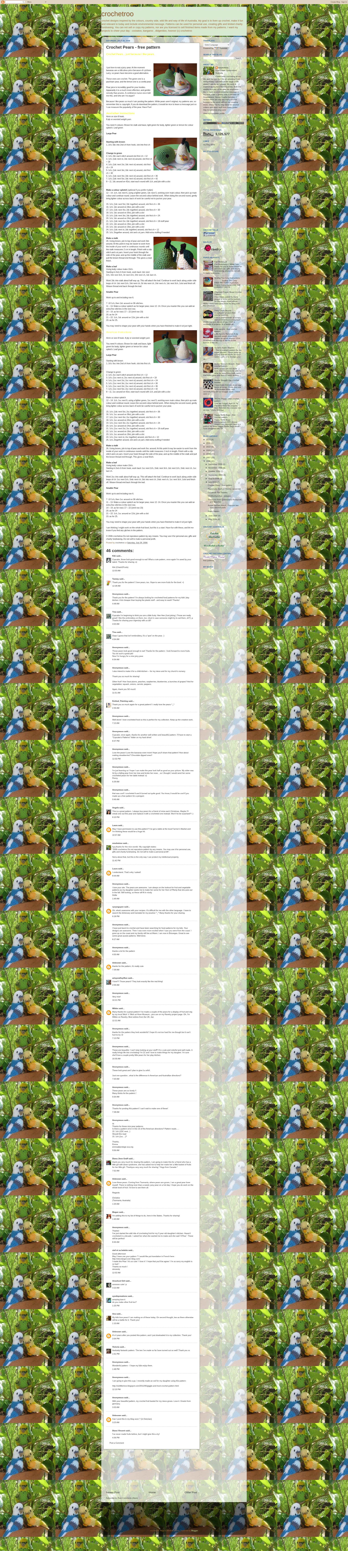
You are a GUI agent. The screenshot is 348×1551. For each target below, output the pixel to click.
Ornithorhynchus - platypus (219, 496)
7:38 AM (115, 1112)
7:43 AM (115, 1079)
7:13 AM (115, 723)
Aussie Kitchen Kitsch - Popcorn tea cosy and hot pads (223, 506)
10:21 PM (116, 1000)
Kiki (114, 556)
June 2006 (213, 516)
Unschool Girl (118, 1281)
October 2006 (214, 471)
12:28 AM (116, 586)
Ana (114, 1314)
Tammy (115, 579)
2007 (208, 458)
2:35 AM (115, 708)
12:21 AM (116, 1021)
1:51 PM (115, 1354)
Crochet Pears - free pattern (220, 485)
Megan (115, 1212)
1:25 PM (115, 1306)
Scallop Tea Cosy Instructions (227, 278)
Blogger (194, 1531)
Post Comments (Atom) (128, 1498)
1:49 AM (115, 899)
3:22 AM (115, 1288)
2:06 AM (115, 985)
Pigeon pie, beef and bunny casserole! (224, 489)
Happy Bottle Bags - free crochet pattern (224, 416)
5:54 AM (115, 1097)
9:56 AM (115, 1150)
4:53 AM (115, 624)
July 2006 (212, 482)
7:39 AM (115, 970)
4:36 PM (115, 1438)
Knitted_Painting (120, 701)
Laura (115, 825)
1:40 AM (115, 1219)
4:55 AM (115, 954)
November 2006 (215, 468)
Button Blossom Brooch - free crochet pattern (227, 365)
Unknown (116, 963)
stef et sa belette (120, 1250)
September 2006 (215, 475)
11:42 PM (116, 861)
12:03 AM (116, 571)
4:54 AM (115, 639)
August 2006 (214, 479)
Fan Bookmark (220, 262)
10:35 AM (116, 1059)
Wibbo (115, 1008)
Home (152, 1492)
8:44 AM (115, 876)
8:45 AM (115, 1242)
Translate (223, 48)
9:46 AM (115, 799)
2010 (208, 447)
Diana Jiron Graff (120, 1159)
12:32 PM (116, 759)
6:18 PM (115, 916)
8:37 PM (115, 741)
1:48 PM (115, 1369)
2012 (208, 440)
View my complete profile (214, 113)
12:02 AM (116, 1273)
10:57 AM (116, 835)
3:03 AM (115, 1407)
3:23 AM (115, 1422)
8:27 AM (115, 939)
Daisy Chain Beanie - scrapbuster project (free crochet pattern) (225, 313)
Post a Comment (117, 1443)
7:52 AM (115, 1171)
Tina (114, 612)
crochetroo (117, 14)
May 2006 (212, 519)
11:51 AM (116, 693)
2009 (208, 450)
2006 (208, 461)
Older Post (191, 1492)
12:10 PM (116, 1389)
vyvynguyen (118, 907)
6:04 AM (115, 660)
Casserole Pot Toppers (218, 492)
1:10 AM (115, 1323)
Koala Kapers (213, 511)
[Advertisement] (151, 1470)
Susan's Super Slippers (224, 348)
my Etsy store (209, 145)
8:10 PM (115, 817)
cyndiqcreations (119, 1296)
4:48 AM (115, 604)
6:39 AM (115, 782)
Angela (115, 808)
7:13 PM (115, 1038)
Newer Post (113, 1492)
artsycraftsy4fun (120, 978)
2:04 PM (115, 1339)
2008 (208, 454)
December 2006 (215, 464)
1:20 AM (115, 1204)
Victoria (115, 1347)
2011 (208, 443)
